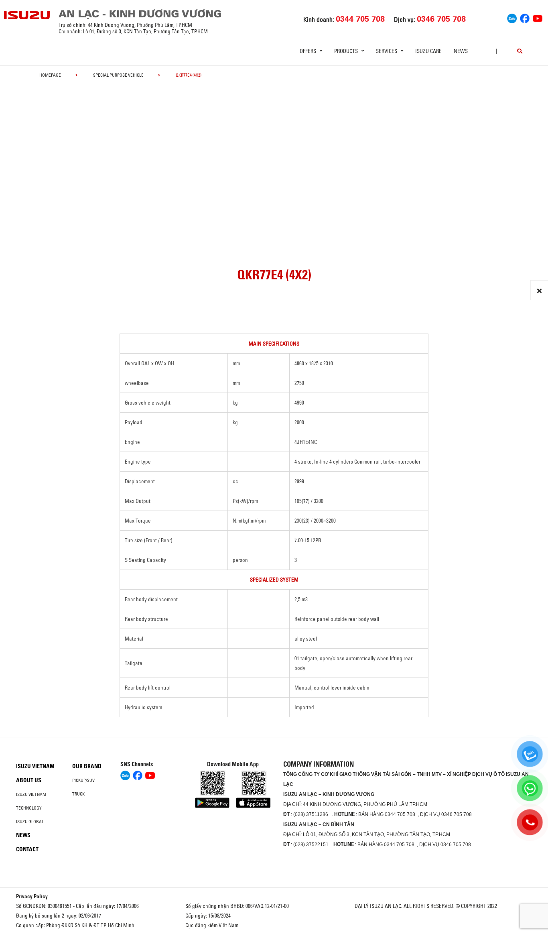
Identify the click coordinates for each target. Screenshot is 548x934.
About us (28, 780)
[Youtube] (537, 17)
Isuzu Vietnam (35, 766)
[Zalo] (512, 17)
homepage (50, 75)
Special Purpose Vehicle (118, 75)
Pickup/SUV (83, 780)
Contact (27, 849)
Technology (29, 808)
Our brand (86, 766)
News (461, 51)
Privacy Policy (32, 896)
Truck (78, 794)
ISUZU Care (428, 51)
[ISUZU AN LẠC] (27, 15)
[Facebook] (525, 17)
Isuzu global (30, 821)
